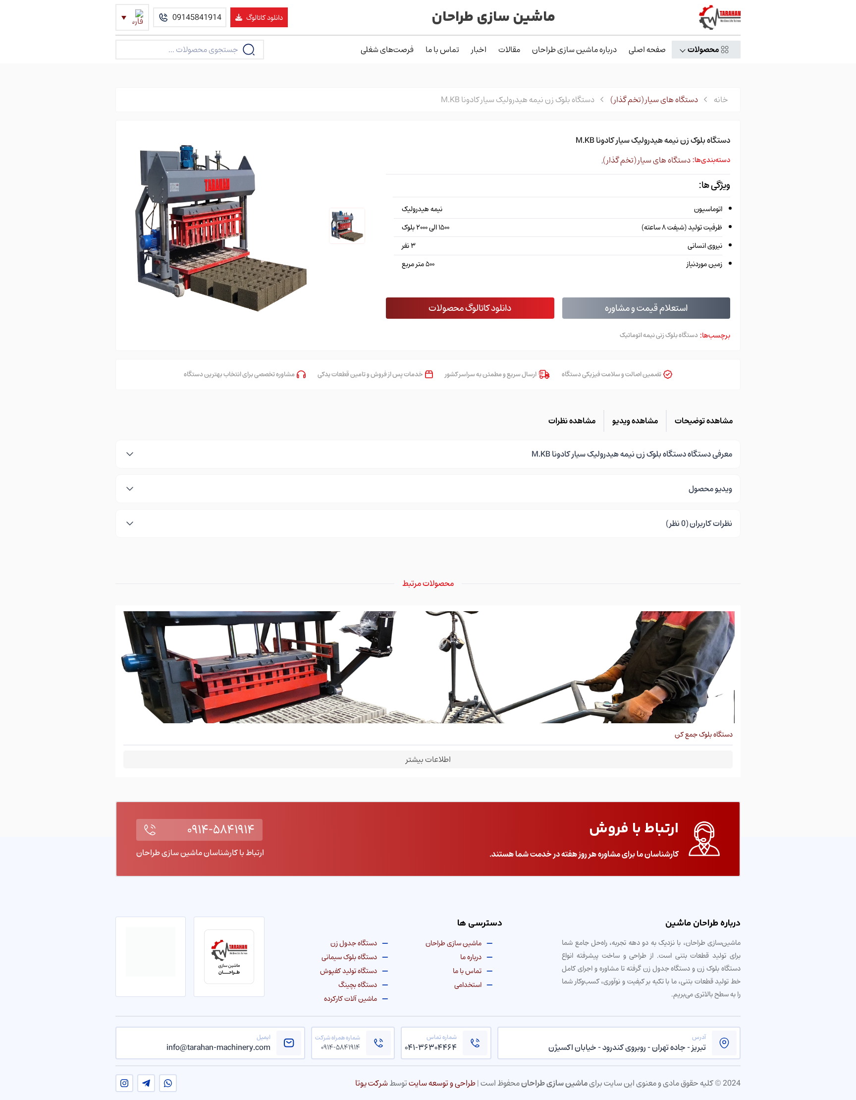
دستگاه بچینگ (357, 984)
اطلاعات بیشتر (428, 759)
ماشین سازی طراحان (454, 943)
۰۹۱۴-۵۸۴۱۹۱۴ (221, 830)
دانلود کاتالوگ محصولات (469, 307)
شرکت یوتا (371, 1083)
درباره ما (471, 957)
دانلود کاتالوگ (264, 17)
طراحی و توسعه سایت (442, 1083)
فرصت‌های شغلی (387, 49)
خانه (721, 100)
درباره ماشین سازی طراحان (574, 49)
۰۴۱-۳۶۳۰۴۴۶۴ (431, 1047)
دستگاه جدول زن (353, 943)
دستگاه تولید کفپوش (348, 971)
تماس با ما (442, 49)
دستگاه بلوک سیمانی (349, 957)
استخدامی (468, 984)
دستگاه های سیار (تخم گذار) (654, 100)
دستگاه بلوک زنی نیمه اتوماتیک (659, 336)
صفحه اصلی (647, 49)
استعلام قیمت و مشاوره (646, 307)
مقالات (509, 49)
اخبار (478, 49)
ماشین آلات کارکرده (350, 998)
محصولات (703, 49)
